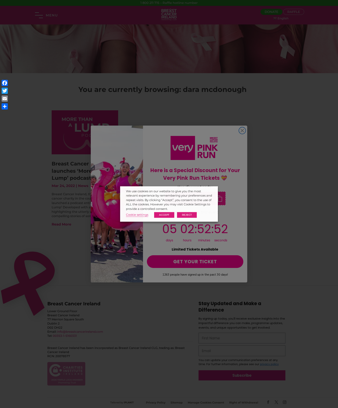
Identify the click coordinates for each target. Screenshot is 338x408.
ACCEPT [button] (164, 215)
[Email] (5, 98)
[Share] (5, 106)
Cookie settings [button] (137, 215)
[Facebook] (5, 83)
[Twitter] (5, 91)
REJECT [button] (187, 215)
